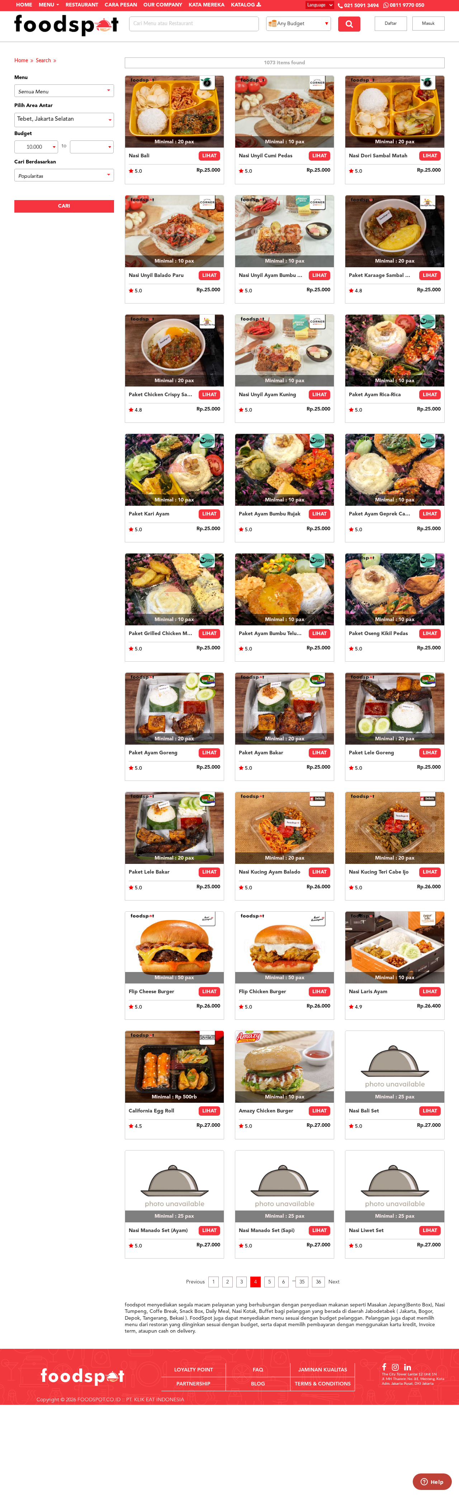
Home (21, 60)
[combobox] (36, 146)
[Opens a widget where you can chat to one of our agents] (432, 1482)
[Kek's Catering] (394, 1067)
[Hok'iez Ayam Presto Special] (174, 709)
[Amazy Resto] (284, 1067)
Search (43, 60)
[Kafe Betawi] (284, 112)
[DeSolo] (284, 828)
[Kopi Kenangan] (174, 947)
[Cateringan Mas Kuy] (394, 231)
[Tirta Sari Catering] (174, 112)
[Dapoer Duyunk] (394, 351)
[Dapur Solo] (394, 947)
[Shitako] (174, 1067)
